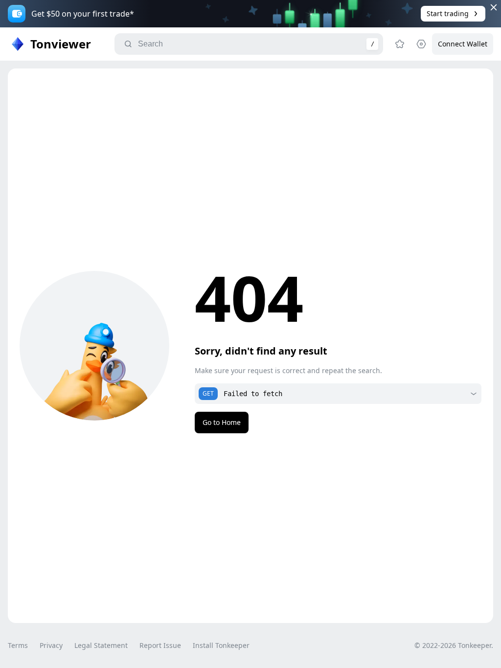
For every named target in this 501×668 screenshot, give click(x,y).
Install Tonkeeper (221, 645)
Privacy (51, 645)
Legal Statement (101, 645)
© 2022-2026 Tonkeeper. (453, 645)
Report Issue (160, 645)
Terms (18, 645)
